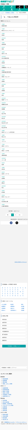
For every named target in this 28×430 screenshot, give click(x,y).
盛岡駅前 (12, 306)
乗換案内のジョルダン (9, 422)
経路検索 (5, 380)
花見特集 (5, 400)
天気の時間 (5, 416)
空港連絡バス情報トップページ (9, 367)
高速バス (11, 7)
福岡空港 (4, 337)
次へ (20, 214)
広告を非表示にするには (20, 262)
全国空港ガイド (6, 396)
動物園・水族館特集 (7, 403)
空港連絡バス (19, 7)
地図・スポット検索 (7, 383)
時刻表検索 (5, 378)
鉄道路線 (19, 10)
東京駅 (12, 304)
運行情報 (5, 382)
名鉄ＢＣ (12, 308)
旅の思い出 (5, 419)
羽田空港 (4, 319)
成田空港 (4, 322)
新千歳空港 (5, 334)
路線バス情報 (6, 391)
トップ (2, 12)
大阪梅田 (3, 308)
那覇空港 (4, 340)
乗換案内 (3, 376)
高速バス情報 (6, 392)
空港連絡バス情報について (14, 346)
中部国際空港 (5, 331)
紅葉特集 (5, 407)
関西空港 (4, 328)
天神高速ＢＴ (13, 310)
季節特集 (3, 398)
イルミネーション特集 (8, 405)
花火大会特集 (6, 402)
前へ (8, 214)
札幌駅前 (3, 306)
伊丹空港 (4, 325)
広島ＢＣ (3, 310)
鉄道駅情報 (5, 388)
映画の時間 (5, 414)
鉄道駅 (12, 10)
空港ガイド (4, 10)
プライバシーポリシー (21, 422)
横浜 (22, 304)
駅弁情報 (5, 417)
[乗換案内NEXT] (8, 2)
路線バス (4, 7)
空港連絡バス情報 (5, 4)
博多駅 (22, 310)
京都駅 (22, 308)
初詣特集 (5, 408)
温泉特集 (5, 410)
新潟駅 (22, 306)
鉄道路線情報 (6, 389)
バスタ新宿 (3, 304)
